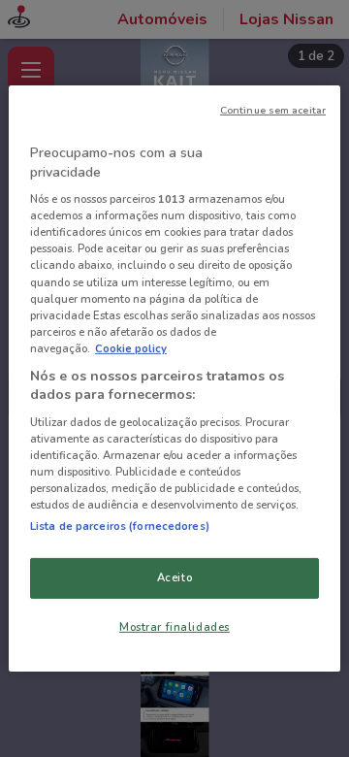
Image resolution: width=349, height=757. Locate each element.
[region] (174, 378)
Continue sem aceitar (273, 110)
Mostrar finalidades (174, 627)
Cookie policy (131, 348)
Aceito (174, 577)
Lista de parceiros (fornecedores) (119, 526)
